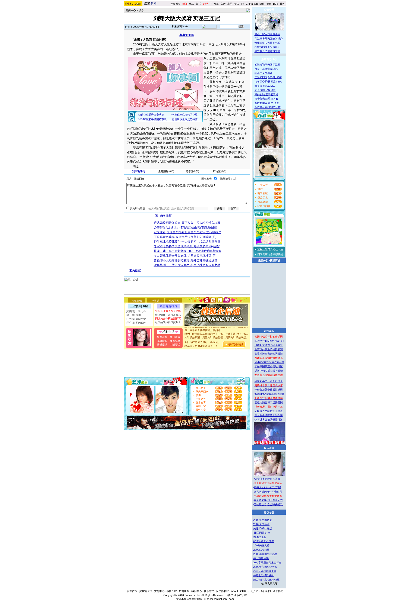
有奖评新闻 (186, 35)
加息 (270, 102)
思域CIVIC (269, 85)
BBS (275, 3)
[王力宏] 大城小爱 (136, 318)
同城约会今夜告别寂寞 (168, 318)
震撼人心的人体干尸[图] (267, 487)
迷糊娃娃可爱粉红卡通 (270, 249)
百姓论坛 (269, 331)
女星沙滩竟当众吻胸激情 (269, 353)
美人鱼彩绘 (260, 500)
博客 (268, 3)
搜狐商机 (275, 260)
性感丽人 (174, 300)
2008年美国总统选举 (265, 554)
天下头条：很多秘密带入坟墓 (201, 222)
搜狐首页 (175, 3)
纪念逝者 (160, 232)
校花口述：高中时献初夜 (170, 251)
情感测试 (162, 344)
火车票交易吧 (262, 81)
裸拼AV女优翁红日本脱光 (269, 370)
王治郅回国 (261, 77)
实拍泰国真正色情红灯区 (269, 366)
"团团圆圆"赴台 (261, 532)
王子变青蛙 (271, 94)
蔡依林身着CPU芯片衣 (268, 107)
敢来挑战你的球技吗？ (168, 322)
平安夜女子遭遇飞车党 (267, 51)
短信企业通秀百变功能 (168, 311)
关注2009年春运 (262, 528)
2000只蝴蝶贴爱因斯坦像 (204, 251)
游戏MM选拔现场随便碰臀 (269, 393)
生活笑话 (175, 344)
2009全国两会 (261, 524)
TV (242, 3)
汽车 (216, 3)
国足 (273, 81)
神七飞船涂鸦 (261, 558)
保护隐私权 (222, 591)
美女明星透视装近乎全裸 (269, 415)
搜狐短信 (137, 300)
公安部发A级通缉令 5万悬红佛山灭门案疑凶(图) (185, 227)
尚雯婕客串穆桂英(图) (202, 255)
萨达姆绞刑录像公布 (167, 222)
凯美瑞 (258, 85)
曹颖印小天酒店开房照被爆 (172, 260)
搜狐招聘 (172, 591)
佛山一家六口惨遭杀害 (267, 34)
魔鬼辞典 (175, 340)
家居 (229, 3)
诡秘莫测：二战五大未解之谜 (173, 265)
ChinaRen (252, 3)
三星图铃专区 (139, 306)
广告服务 (184, 591)
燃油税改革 (259, 537)
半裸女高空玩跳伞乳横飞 (269, 381)
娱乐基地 (269, 448)
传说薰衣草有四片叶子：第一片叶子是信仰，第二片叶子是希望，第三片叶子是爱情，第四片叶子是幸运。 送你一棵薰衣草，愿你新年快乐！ (216, 334)
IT (211, 3)
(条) (166, 171)
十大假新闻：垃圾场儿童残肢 (201, 241)
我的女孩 (260, 94)
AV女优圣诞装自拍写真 (267, 478)
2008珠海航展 (261, 549)
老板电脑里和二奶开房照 (269, 402)
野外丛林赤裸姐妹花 (203, 260)
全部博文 (278, 591)
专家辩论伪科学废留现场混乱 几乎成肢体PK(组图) (187, 246)
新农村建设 (261, 102)
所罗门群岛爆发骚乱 (266, 68)
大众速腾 (260, 90)
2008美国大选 (261, 545)
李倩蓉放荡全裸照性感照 (269, 389)
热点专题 (269, 512)
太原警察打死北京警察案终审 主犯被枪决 (194, 232)
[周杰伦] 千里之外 (136, 311)
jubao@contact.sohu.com (219, 599)
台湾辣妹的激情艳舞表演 (269, 349)
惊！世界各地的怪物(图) (268, 419)
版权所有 (242, 595)
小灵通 (155, 300)
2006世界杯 (275, 77)
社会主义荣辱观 (263, 73)
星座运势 (162, 337)
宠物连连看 (260, 504)
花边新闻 (162, 340)
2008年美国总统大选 (265, 566)
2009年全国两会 (262, 519)
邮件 (262, 3)
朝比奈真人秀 (275, 500)
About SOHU (238, 591)
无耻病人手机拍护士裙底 (269, 411)
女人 (236, 3)
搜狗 (283, 3)
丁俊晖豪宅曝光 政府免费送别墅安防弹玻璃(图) (185, 237)
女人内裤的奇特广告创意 (268, 491)
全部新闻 (266, 591)
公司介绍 (253, 591)
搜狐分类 (263, 260)
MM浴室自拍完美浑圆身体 (269, 362)
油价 (276, 102)
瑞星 (268, 98)
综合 (141, 10)
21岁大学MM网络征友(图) (269, 340)
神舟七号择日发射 (263, 575)
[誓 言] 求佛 (133, 315)
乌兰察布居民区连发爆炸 (269, 38)
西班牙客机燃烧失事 (264, 571)
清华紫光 (260, 98)
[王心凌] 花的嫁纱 (136, 322)
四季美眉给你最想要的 (270, 254)
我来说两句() (180, 26)
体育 (191, 3)
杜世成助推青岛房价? (267, 47)
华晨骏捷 (270, 90)
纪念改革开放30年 (263, 541)
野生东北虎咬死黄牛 (167, 241)
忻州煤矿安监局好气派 (267, 42)
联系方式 (209, 591)
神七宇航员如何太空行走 (267, 562)
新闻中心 (131, 10)
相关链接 (135, 270)
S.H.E (274, 98)
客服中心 (196, 591)
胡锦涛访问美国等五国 (267, 64)
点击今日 (269, 9)
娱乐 (198, 3)
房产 (223, 3)
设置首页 (132, 591)
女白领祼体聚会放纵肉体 (170, 255)
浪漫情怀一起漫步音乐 (168, 314)
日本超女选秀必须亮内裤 (269, 345)
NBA (279, 81)
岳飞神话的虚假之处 (206, 265)
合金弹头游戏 (275, 504)
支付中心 (159, 591)
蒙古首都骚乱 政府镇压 (266, 579)
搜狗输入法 (145, 591)
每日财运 (175, 337)
